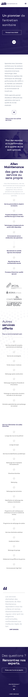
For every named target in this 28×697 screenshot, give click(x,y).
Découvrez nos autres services (13, 119)
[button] (25, 3)
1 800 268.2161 (14, 694)
